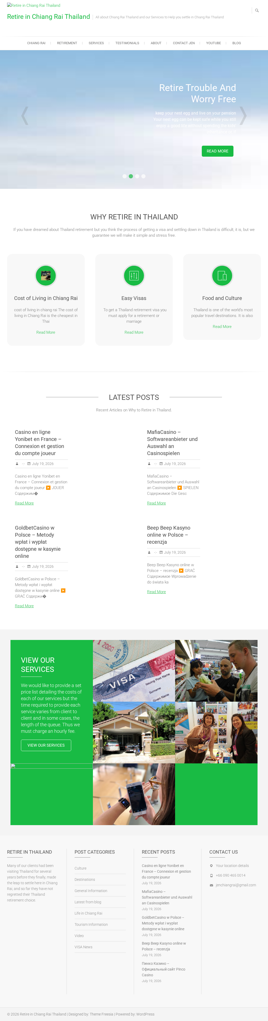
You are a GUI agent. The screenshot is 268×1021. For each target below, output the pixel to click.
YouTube (213, 43)
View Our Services (46, 745)
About (156, 43)
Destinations (85, 879)
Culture (80, 868)
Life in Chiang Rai (88, 913)
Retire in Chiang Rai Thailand (48, 16)
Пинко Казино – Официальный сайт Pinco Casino (163, 969)
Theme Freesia (101, 1014)
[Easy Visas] (134, 275)
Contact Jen (184, 43)
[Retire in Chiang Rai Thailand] (35, 5)
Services (96, 43)
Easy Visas (133, 298)
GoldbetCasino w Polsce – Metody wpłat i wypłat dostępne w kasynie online (38, 542)
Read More (217, 151)
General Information (91, 891)
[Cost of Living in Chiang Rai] (46, 275)
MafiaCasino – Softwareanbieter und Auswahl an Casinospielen (167, 897)
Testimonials (127, 43)
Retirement (67, 43)
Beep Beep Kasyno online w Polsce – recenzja (168, 535)
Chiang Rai (36, 43)
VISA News (83, 947)
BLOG (236, 43)
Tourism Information (91, 924)
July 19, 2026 (43, 464)
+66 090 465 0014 (230, 875)
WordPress (145, 1014)
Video (79, 936)
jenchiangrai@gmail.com (236, 885)
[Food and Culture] (222, 275)
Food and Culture (222, 298)
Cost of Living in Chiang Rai (46, 298)
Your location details (232, 866)
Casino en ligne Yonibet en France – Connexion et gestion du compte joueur (166, 871)
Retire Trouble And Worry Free (197, 93)
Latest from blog (88, 902)
